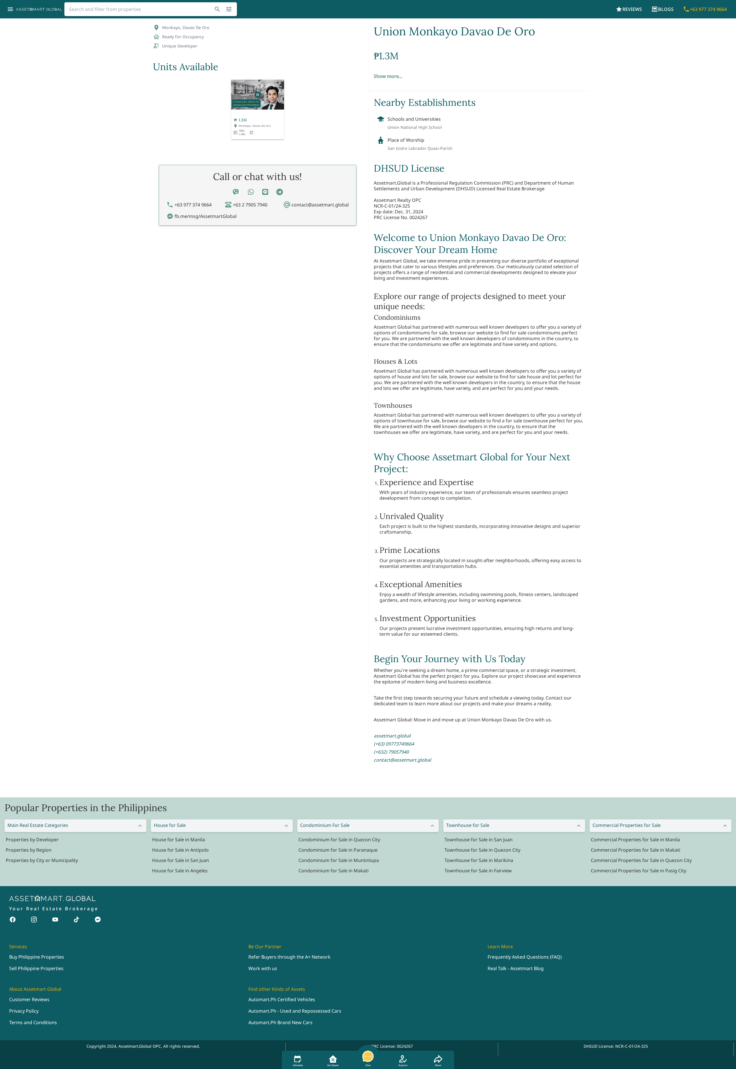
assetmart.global (392, 736)
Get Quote (333, 1065)
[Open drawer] (10, 9)
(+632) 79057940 (391, 752)
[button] (257, 109)
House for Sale (170, 825)
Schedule (298, 1065)
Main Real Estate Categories (37, 825)
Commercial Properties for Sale (627, 825)
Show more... (388, 76)
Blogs (666, 9)
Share (438, 1065)
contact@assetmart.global (402, 760)
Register (403, 1065)
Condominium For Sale (325, 825)
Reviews (632, 9)
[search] (217, 9)
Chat (368, 1065)
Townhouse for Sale (467, 825)
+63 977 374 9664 (708, 9)
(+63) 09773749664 (394, 744)
